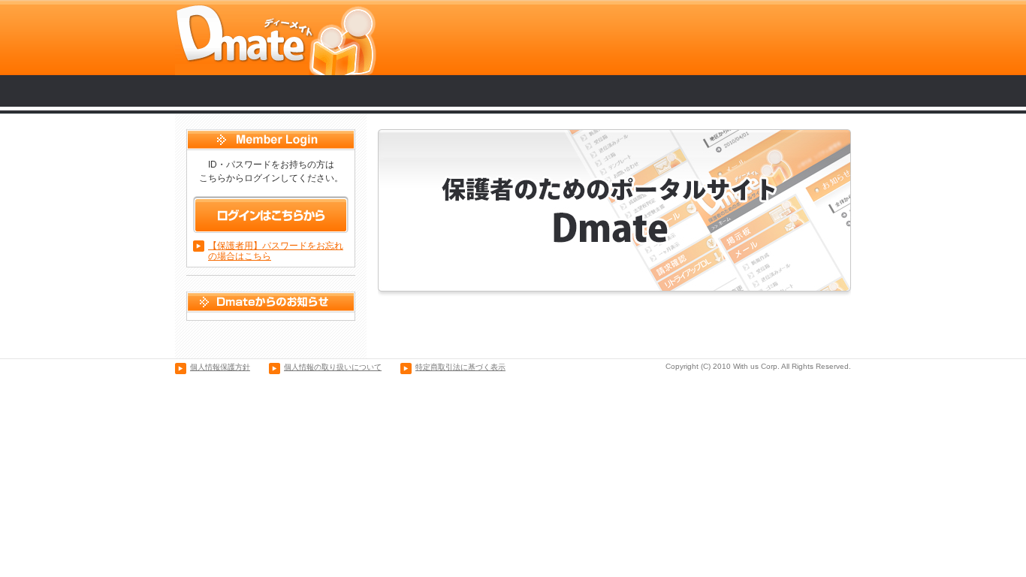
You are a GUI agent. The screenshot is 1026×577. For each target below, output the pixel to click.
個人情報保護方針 (220, 367)
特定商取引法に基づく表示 (460, 367)
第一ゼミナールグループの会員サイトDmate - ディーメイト (276, 37)
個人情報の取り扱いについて (333, 367)
